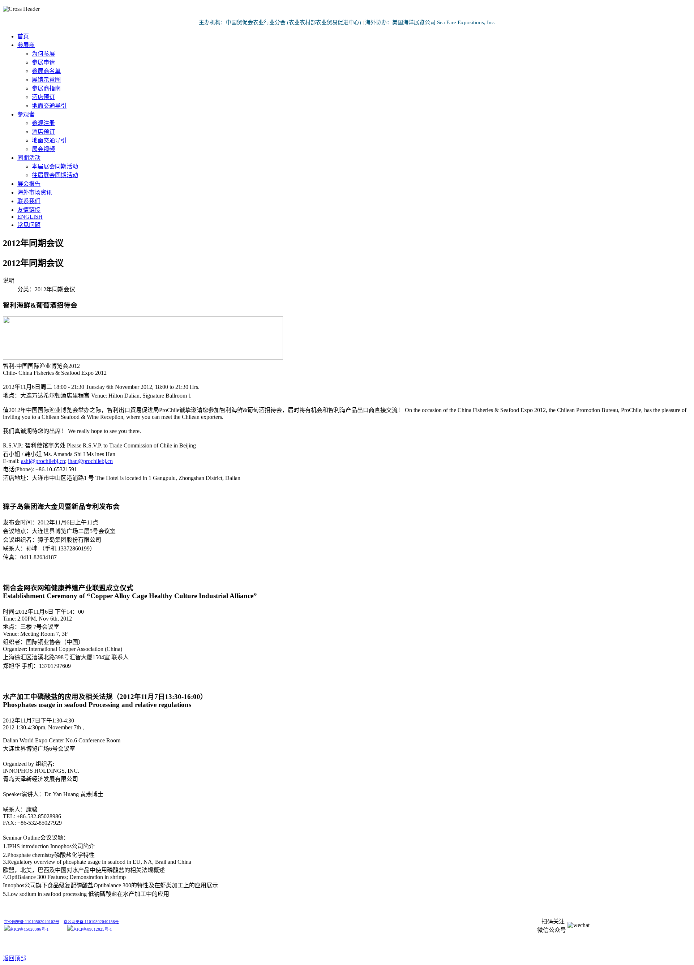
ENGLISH (30, 217)
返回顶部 (14, 958)
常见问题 (28, 225)
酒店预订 (43, 97)
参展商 (26, 45)
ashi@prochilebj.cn (43, 461)
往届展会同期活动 (55, 175)
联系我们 (28, 201)
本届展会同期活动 (55, 166)
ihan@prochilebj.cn (90, 461)
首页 (23, 36)
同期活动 (28, 158)
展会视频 (43, 149)
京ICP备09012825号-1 (92, 929)
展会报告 (28, 184)
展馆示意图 (46, 80)
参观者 (26, 114)
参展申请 (43, 62)
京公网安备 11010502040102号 (31, 922)
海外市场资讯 (34, 192)
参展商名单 (46, 71)
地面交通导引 (49, 106)
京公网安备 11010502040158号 (91, 922)
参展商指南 (46, 88)
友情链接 (28, 210)
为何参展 (43, 54)
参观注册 (43, 123)
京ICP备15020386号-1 (29, 929)
